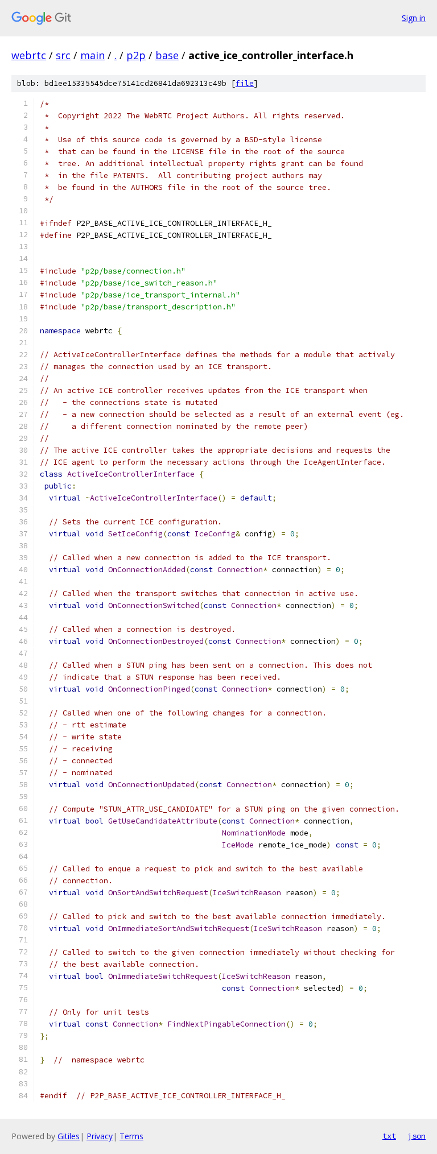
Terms (131, 1136)
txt (389, 1136)
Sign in (414, 18)
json (416, 1136)
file (245, 83)
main (92, 55)
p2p (136, 55)
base (167, 55)
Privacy (99, 1136)
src (63, 55)
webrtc (28, 55)
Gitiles (68, 1136)
